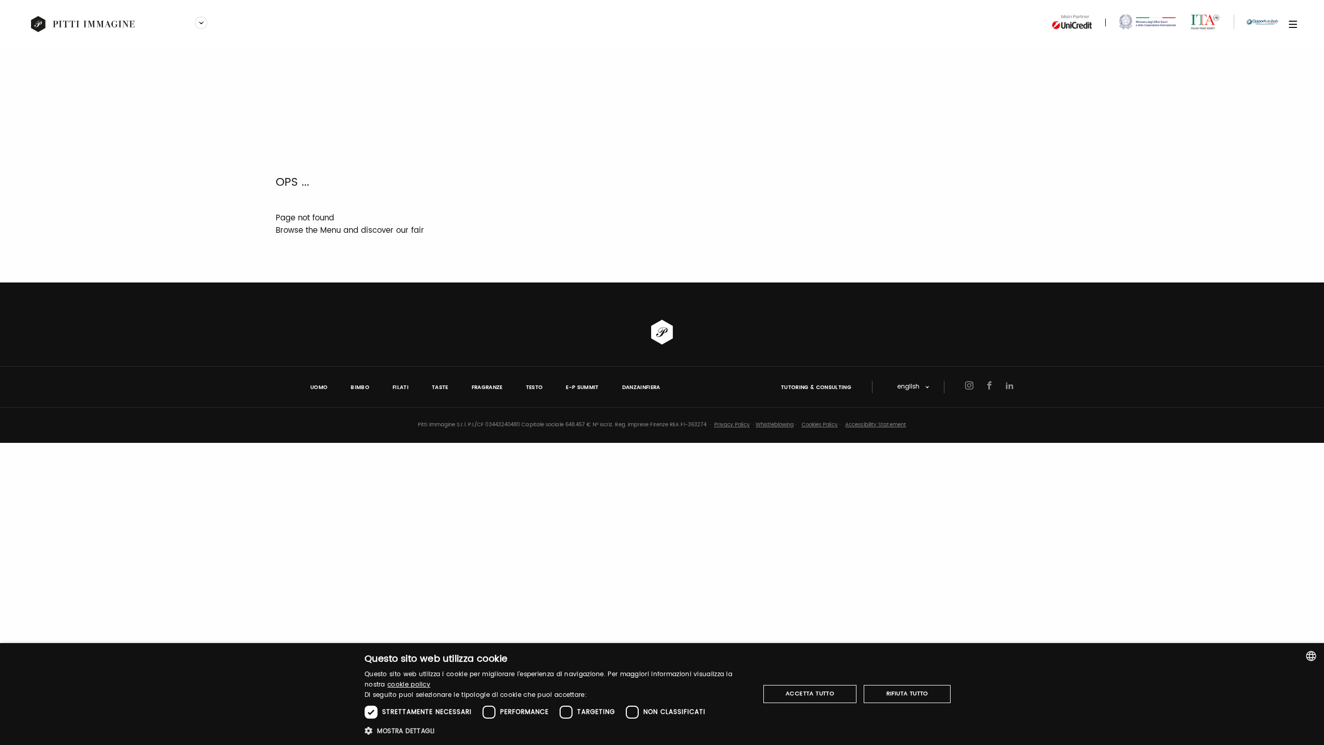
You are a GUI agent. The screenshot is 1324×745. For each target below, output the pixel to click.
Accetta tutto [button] (810, 693)
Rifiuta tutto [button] (907, 693)
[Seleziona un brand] (201, 24)
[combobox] (1311, 656)
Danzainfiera (641, 387)
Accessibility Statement (875, 425)
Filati (401, 387)
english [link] (908, 387)
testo (534, 387)
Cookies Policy (820, 425)
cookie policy (408, 685)
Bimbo (360, 387)
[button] (556, 730)
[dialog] (662, 694)
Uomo (318, 387)
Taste (440, 387)
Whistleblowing (775, 425)
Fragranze (487, 387)
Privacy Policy (732, 425)
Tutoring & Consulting (816, 387)
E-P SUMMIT (582, 387)
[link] (83, 24)
